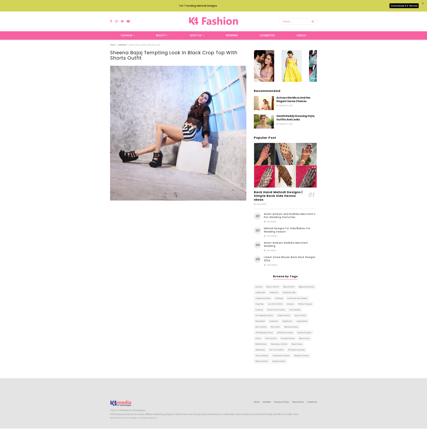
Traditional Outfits (281, 355)
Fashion (126, 35)
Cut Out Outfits (275, 304)
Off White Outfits (285, 332)
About (256, 402)
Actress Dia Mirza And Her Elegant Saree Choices (293, 99)
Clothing (279, 298)
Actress (259, 287)
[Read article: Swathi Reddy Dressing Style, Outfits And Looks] (264, 121)
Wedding (232, 35)
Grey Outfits (300, 315)
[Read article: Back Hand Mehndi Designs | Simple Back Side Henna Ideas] (285, 165)
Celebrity (274, 292)
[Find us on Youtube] (128, 21)
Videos (301, 35)
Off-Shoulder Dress (264, 332)
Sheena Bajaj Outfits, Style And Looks (144, 44)
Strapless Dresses (296, 350)
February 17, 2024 (285, 105)
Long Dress (287, 321)
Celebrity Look (289, 292)
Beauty (161, 35)
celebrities (260, 292)
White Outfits (262, 361)
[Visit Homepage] (213, 21)
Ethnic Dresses (305, 304)
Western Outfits (301, 355)
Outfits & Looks (304, 332)
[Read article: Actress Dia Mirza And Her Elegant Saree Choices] (264, 103)
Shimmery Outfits (279, 344)
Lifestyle (196, 35)
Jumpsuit (273, 321)
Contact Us (312, 402)
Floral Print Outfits (276, 310)
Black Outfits (273, 287)
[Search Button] (313, 21)
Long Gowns (302, 321)
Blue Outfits (289, 287)
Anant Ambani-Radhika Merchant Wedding (286, 244)
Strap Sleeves (262, 355)
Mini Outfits (261, 327)
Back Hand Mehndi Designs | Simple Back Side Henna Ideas (278, 196)
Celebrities (267, 35)
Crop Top (260, 304)
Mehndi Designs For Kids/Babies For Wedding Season (287, 230)
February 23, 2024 (285, 124)
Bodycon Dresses (306, 287)
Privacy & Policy (281, 402)
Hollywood (260, 321)
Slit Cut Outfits (276, 350)
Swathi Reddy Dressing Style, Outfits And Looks (295, 117)
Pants (258, 338)
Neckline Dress (291, 327)
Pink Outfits (271, 338)
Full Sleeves (294, 310)
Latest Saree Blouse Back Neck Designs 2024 (290, 258)
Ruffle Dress (261, 344)
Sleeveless (260, 350)
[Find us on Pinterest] (122, 21)
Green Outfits (284, 315)
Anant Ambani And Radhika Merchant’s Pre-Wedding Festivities (290, 215)
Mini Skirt (275, 327)
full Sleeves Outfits (264, 315)
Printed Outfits (288, 338)
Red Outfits (304, 338)
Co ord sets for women (297, 298)
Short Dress (297, 344)
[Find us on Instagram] (116, 21)
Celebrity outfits (263, 298)
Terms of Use (298, 402)
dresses (290, 304)
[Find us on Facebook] (111, 21)
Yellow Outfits (278, 361)
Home (112, 44)
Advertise (267, 402)
